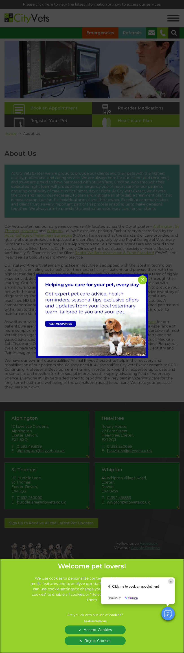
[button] (168, 613)
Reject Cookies (97, 641)
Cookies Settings (95, 621)
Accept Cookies (98, 630)
